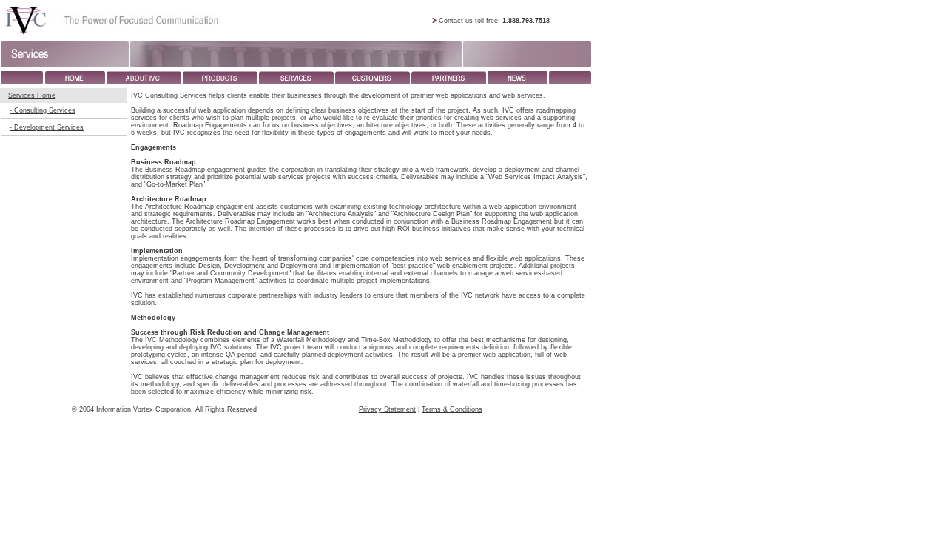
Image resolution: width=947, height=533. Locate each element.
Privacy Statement (387, 409)
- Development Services (47, 127)
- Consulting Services (42, 110)
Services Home (31, 95)
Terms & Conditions (452, 409)
